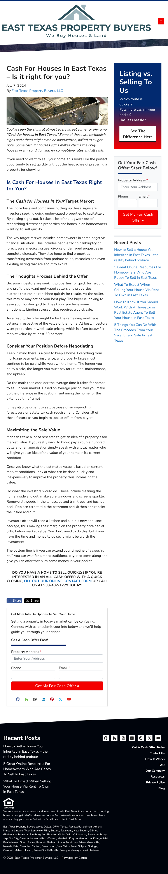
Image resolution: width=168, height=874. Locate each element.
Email (64, 668)
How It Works (155, 759)
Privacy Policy (155, 782)
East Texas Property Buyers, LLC (37, 90)
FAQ (162, 765)
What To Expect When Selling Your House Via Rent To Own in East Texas (136, 290)
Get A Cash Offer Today (148, 747)
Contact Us (157, 753)
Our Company (155, 771)
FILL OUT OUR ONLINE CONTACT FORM (58, 581)
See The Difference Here (138, 133)
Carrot (83, 858)
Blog (161, 788)
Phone (16, 668)
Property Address (26, 651)
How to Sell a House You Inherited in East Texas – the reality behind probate (136, 255)
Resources (158, 776)
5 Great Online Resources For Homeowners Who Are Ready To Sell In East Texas (137, 272)
